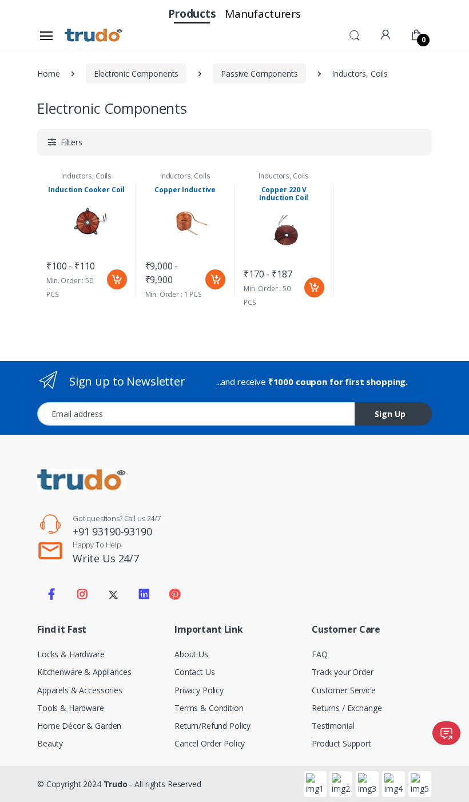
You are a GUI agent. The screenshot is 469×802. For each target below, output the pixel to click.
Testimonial (333, 725)
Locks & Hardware (71, 654)
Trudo (116, 784)
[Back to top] (449, 782)
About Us (191, 654)
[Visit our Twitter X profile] (113, 594)
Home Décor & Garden (79, 725)
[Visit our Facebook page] (51, 594)
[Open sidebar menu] (46, 35)
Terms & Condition (209, 707)
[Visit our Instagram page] (82, 594)
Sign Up (390, 413)
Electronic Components (136, 73)
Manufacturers (263, 13)
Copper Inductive (185, 190)
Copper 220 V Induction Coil (283, 194)
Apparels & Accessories (79, 690)
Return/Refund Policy (212, 725)
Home (48, 73)
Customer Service (344, 690)
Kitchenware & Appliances (84, 671)
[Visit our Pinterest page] (174, 594)
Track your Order (342, 671)
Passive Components (259, 73)
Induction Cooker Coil (86, 190)
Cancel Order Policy (209, 743)
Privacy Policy (199, 690)
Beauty (50, 743)
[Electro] (94, 35)
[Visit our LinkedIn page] (144, 594)
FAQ (320, 654)
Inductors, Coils (86, 176)
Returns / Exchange (346, 707)
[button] (354, 34)
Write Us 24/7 (106, 558)
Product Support (341, 743)
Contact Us (194, 671)
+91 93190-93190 (112, 531)
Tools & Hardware (70, 707)
